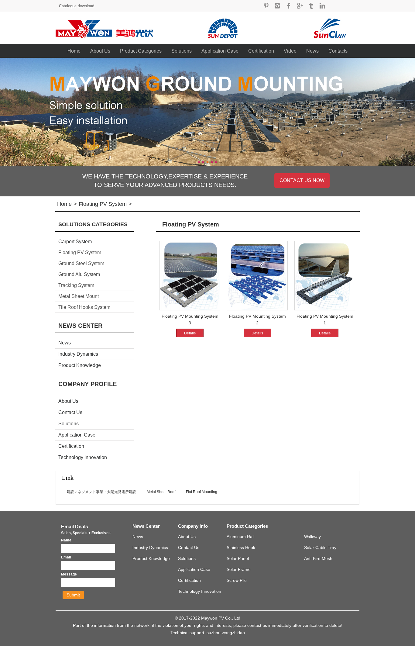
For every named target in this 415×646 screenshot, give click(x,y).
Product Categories (141, 51)
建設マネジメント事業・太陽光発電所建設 (101, 492)
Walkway (312, 536)
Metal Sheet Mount (78, 296)
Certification (261, 51)
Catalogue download (76, 6)
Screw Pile (237, 580)
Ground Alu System (79, 274)
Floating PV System (103, 204)
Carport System (75, 241)
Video (290, 51)
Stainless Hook (241, 547)
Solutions (181, 51)
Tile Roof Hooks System (84, 307)
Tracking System (76, 285)
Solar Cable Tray (320, 547)
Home (74, 51)
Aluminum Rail (240, 536)
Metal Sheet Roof (161, 492)
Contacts (338, 51)
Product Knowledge (79, 365)
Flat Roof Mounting (201, 492)
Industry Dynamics (78, 354)
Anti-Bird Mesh (318, 558)
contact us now (302, 180)
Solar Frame (239, 569)
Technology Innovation (82, 457)
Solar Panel (238, 558)
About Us (100, 51)
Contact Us (70, 412)
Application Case (219, 51)
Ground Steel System (81, 263)
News (312, 51)
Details (190, 333)
